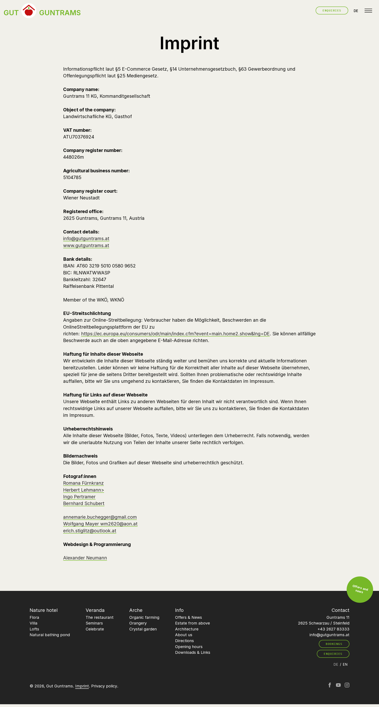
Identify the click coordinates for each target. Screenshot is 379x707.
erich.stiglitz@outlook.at (89, 531)
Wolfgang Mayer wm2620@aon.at (100, 524)
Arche (136, 610)
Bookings (334, 644)
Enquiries (332, 10)
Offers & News (188, 617)
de (356, 11)
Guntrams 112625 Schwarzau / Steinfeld (323, 620)
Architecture (186, 629)
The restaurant (100, 617)
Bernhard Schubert (83, 503)
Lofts (34, 629)
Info (179, 610)
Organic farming (144, 617)
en (345, 664)
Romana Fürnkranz (83, 483)
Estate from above (192, 623)
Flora (34, 617)
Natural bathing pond (50, 634)
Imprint (82, 686)
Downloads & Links (192, 652)
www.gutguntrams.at (86, 245)
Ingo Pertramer (79, 496)
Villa (33, 623)
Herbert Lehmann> (83, 490)
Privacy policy (104, 686)
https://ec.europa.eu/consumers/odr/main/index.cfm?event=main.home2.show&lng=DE (175, 333)
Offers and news (360, 589)
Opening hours (189, 646)
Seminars (94, 623)
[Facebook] (329, 686)
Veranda (95, 610)
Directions (184, 640)
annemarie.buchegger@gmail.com (100, 517)
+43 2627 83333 (333, 629)
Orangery (138, 623)
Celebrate (95, 629)
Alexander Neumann (85, 558)
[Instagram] (347, 686)
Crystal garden (143, 629)
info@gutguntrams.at (86, 239)
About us (183, 634)
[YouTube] (338, 686)
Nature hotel (44, 610)
